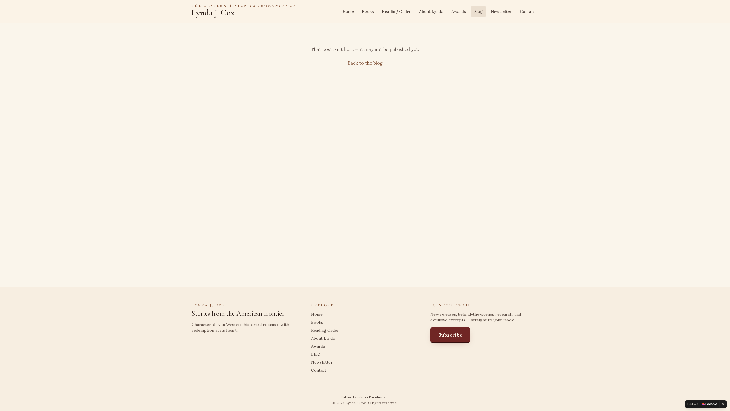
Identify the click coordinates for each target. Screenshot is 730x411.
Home (348, 11)
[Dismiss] (723, 404)
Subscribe (450, 335)
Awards (458, 11)
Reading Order (396, 11)
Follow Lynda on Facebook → (365, 397)
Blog (478, 11)
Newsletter (501, 11)
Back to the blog (365, 63)
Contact (527, 11)
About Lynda (431, 11)
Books (368, 11)
